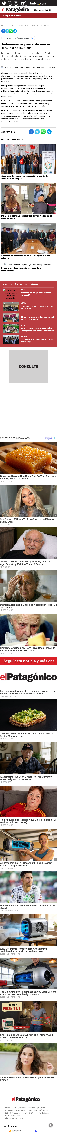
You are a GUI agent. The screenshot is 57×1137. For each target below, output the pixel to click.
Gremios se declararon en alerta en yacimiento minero (25, 257)
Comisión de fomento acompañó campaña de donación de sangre (24, 177)
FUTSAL (23, 325)
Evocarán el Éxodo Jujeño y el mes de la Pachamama (21, 269)
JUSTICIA (23, 303)
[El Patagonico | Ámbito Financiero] (38, 4)
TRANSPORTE (25, 290)
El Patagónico (6, 25)
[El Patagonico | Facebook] (10, 4)
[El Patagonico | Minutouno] (24, 4)
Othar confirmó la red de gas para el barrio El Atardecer (37, 318)
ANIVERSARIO (25, 336)
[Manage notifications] (51, 1125)
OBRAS (23, 314)
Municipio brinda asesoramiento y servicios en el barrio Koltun (26, 217)
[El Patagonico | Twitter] (3, 4)
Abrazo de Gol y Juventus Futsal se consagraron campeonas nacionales (37, 329)
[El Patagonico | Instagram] (16, 4)
